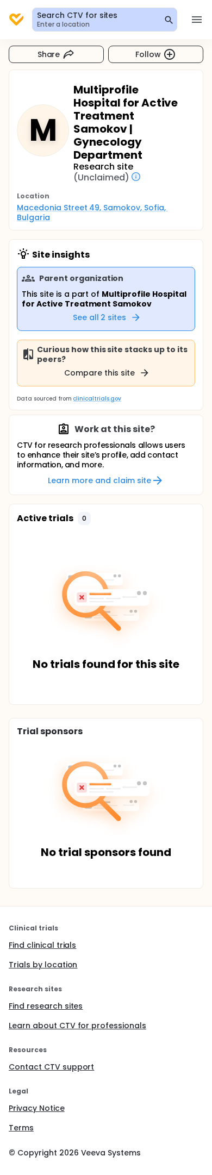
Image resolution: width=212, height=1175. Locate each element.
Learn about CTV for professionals (77, 1025)
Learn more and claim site (99, 480)
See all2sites (100, 317)
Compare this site (99, 372)
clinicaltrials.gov (97, 399)
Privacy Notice (37, 1108)
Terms (21, 1127)
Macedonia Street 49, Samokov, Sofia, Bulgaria (92, 212)
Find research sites (46, 1006)
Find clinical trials (42, 945)
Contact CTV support (51, 1066)
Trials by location (43, 964)
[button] (84, 518)
